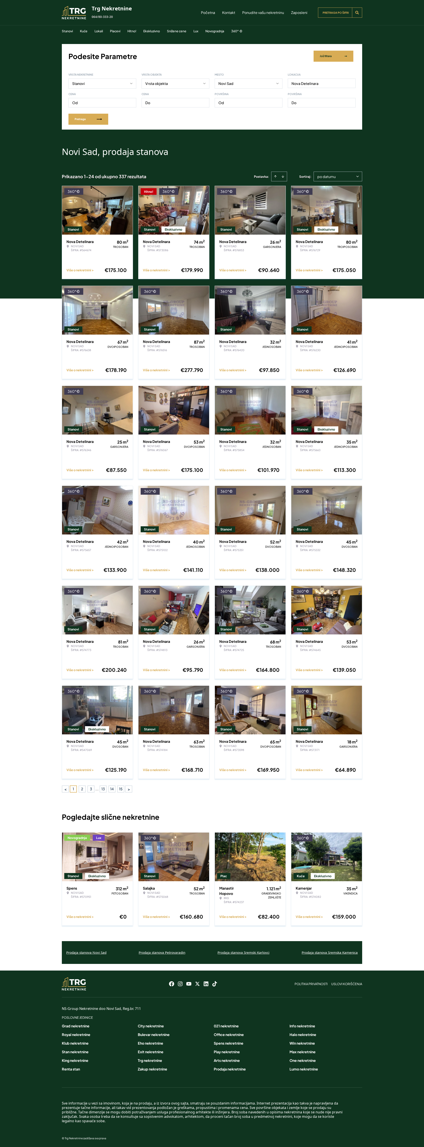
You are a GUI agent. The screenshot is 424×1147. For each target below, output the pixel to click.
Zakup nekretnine (152, 1069)
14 (112, 789)
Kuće (83, 31)
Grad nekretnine (75, 1026)
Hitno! (131, 31)
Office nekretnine (229, 1034)
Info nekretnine (302, 1026)
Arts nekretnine (227, 1060)
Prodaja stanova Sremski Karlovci (243, 952)
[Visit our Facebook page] (171, 983)
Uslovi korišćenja (346, 984)
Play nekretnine (227, 1051)
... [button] (97, 789)
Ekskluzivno (151, 31)
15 (121, 789)
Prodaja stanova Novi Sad (86, 952)
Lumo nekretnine (304, 1069)
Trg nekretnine (150, 1060)
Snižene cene (176, 31)
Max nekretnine (303, 1051)
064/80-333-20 (102, 17)
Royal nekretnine (76, 1034)
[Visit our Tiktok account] (214, 983)
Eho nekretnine (150, 1043)
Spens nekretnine (228, 1043)
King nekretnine (75, 1060)
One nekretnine (303, 1060)
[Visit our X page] (197, 983)
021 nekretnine (226, 1026)
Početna (208, 12)
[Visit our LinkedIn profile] (206, 983)
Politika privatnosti (311, 984)
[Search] (357, 13)
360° (235, 31)
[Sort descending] (283, 176)
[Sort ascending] (275, 176)
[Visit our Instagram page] (180, 983)
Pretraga (80, 119)
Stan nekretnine (75, 1051)
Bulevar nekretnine (154, 1034)
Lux (195, 31)
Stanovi (67, 31)
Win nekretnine (302, 1043)
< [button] (65, 789)
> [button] (129, 789)
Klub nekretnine (75, 1043)
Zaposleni (299, 12)
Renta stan (71, 1069)
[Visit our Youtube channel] (188, 983)
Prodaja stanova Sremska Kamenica (330, 952)
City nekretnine (151, 1026)
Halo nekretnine (303, 1034)
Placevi (115, 31)
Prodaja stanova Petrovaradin (162, 952)
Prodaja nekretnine (230, 1069)
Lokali (99, 31)
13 (103, 789)
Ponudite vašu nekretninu (263, 12)
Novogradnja (214, 31)
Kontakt (228, 12)
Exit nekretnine (150, 1051)
